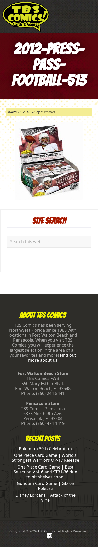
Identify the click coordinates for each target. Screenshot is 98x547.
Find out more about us (52, 357)
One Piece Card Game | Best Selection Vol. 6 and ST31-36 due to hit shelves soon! (45, 472)
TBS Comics (46, 531)
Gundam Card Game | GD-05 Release (45, 486)
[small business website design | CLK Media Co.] (49, 536)
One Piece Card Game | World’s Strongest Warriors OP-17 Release (45, 457)
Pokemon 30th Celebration (45, 449)
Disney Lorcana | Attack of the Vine (45, 497)
